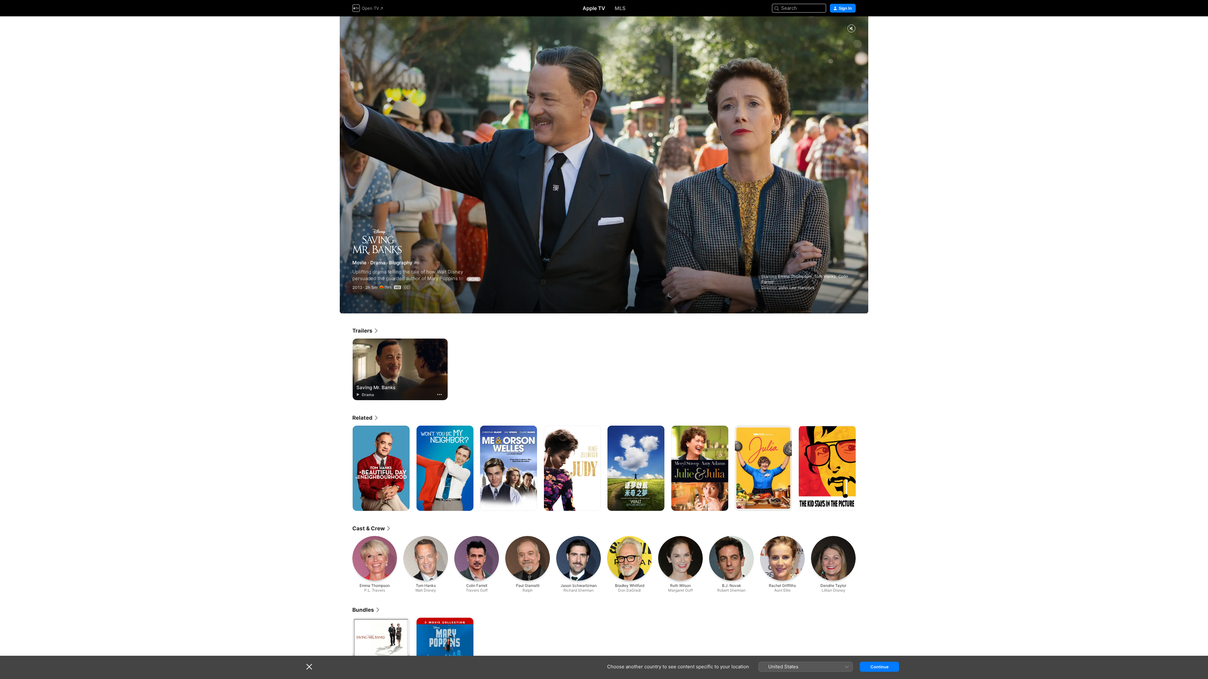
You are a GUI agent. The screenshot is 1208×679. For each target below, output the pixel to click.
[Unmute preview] (851, 29)
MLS (620, 8)
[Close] (309, 667)
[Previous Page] (346, 468)
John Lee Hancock (796, 287)
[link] (365, 330)
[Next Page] (862, 468)
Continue (879, 666)
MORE (473, 279)
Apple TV (594, 8)
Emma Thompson (795, 276)
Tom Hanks (825, 276)
